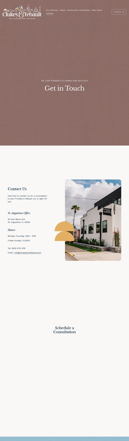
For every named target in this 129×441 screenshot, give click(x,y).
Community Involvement (78, 10)
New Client (97, 10)
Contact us (119, 12)
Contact (49, 13)
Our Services (52, 10)
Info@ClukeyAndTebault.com (27, 253)
